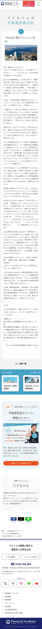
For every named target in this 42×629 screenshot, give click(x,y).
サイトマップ (9, 603)
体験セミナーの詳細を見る (21, 463)
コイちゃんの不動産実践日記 (10, 533)
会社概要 (8, 596)
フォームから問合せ (30, 557)
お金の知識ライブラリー (14, 531)
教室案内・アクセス (12, 593)
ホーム (3, 531)
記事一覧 (22, 363)
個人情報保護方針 (11, 610)
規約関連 (8, 606)
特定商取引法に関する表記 (14, 613)
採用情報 (8, 600)
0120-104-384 (23, 564)
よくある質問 (10, 557)
